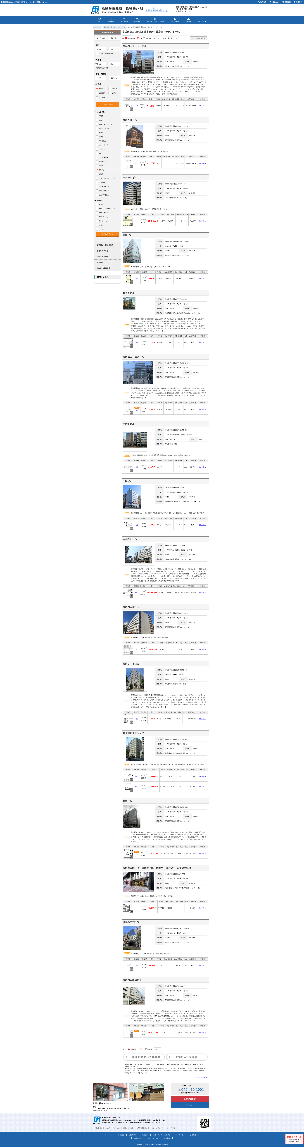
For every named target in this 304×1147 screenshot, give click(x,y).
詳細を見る (202, 106)
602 (136, 163)
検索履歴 (100, 262)
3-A (137, 525)
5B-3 (136, 649)
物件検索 (121, 1135)
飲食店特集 (98, 1128)
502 (136, 106)
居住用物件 (132, 1135)
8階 (137, 719)
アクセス (190, 1105)
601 (137, 342)
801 (136, 592)
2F (136, 854)
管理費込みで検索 (102, 68)
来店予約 (167, 1138)
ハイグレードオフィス (112, 1128)
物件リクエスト (102, 251)
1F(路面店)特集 (142, 1128)
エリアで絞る (101, 38)
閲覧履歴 (288, 2)
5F (137, 278)
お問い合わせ (190, 1099)
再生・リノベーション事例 (161, 1135)
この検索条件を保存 (198, 38)
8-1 (137, 221)
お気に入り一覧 (102, 257)
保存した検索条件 (103, 268)
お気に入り (275, 2)
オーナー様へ (180, 1135)
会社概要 (193, 1135)
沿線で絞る (114, 38)
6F (137, 965)
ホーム (110, 1135)
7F (137, 410)
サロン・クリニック (156, 1128)
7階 (137, 467)
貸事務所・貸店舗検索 (105, 245)
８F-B (136, 776)
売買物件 (145, 1135)
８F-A (136, 786)
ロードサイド (171, 1128)
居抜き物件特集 (128, 1128)
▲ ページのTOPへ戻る (201, 1078)
